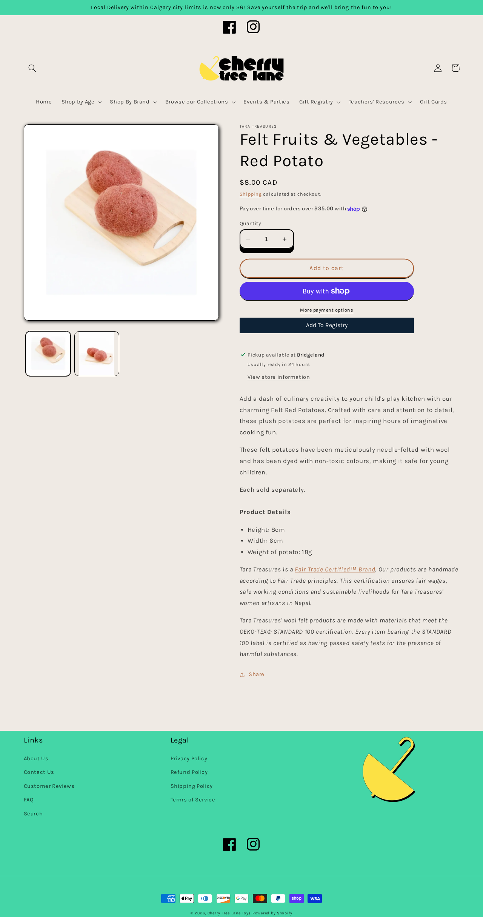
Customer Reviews (49, 786)
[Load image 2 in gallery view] (96, 353)
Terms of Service (193, 800)
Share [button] (257, 674)
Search (33, 813)
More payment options (327, 310)
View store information (279, 377)
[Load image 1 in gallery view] (48, 353)
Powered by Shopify (272, 913)
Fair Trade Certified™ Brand (335, 569)
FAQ (29, 800)
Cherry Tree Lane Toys (229, 913)
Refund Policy (189, 772)
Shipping (251, 194)
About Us (36, 758)
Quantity (250, 223)
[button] (32, 68)
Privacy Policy (189, 758)
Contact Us (39, 772)
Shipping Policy (192, 786)
